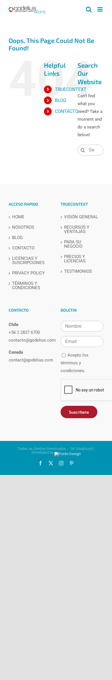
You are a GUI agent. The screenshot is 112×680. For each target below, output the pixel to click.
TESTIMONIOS (78, 271)
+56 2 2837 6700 (24, 332)
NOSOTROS (23, 227)
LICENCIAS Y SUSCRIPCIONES (28, 260)
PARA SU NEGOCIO (73, 244)
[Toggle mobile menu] (100, 9)
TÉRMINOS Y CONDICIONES (26, 285)
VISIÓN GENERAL (81, 217)
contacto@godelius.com (32, 340)
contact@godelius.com (31, 360)
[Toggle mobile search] (89, 9)
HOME (18, 217)
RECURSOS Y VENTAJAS (76, 229)
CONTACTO (66, 111)
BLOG (60, 100)
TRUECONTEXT (70, 89)
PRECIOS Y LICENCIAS (75, 259)
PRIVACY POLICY (28, 273)
